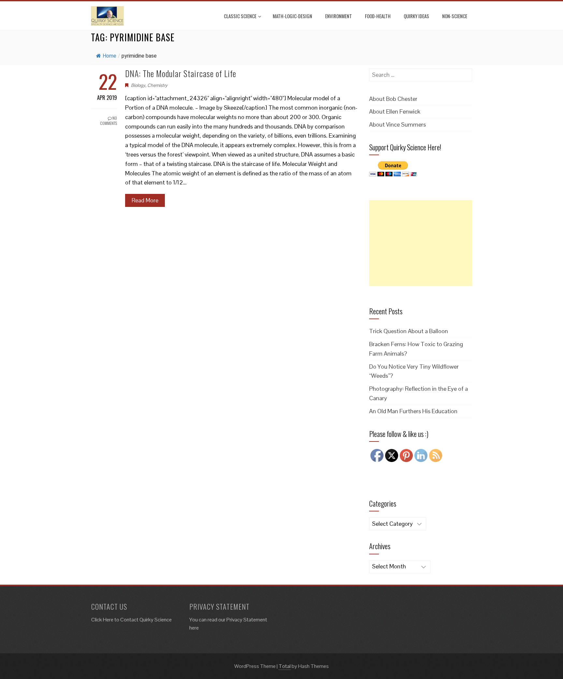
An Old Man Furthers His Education (413, 411)
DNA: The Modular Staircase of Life (180, 73)
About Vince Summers (397, 124)
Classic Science (240, 16)
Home (109, 56)
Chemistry (157, 85)
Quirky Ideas (416, 16)
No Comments (108, 120)
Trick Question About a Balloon (408, 331)
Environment (338, 16)
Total (285, 666)
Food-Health (378, 16)
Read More (145, 200)
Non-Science (454, 16)
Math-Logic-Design (292, 16)
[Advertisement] (420, 243)
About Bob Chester (393, 98)
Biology (138, 85)
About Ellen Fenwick (394, 111)
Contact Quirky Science (146, 619)
